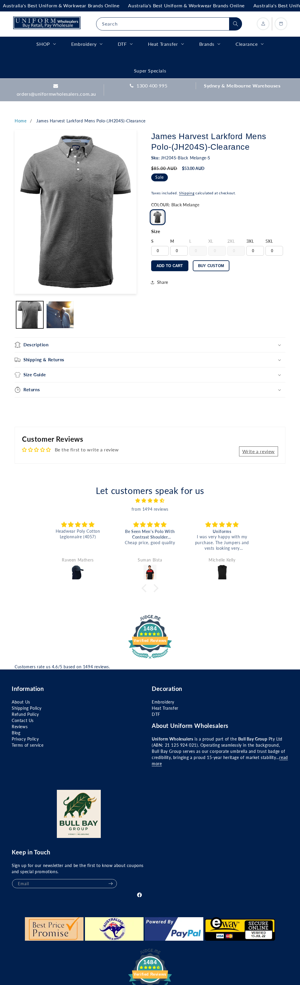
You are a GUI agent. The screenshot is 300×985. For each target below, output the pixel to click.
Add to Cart (169, 266)
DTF (156, 714)
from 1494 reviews (150, 509)
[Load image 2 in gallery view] (60, 314)
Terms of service (28, 745)
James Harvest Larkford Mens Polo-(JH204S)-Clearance (91, 120)
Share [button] (162, 282)
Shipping (187, 193)
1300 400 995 (152, 85)
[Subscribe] (110, 883)
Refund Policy (25, 714)
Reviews (20, 726)
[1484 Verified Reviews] (150, 659)
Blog (16, 732)
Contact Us (23, 720)
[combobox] (169, 24)
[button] (150, 345)
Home (20, 120)
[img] (150, 500)
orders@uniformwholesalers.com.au (56, 94)
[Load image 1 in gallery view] (29, 314)
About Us (21, 701)
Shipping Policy (27, 708)
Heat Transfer (165, 708)
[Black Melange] (157, 217)
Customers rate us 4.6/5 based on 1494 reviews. (62, 666)
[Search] (235, 23)
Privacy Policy (25, 738)
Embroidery (163, 701)
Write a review (258, 451)
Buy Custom (211, 266)
